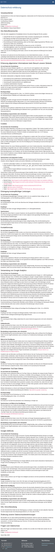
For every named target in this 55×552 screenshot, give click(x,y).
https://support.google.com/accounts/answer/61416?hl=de (26, 185)
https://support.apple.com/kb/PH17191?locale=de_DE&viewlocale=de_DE (26, 189)
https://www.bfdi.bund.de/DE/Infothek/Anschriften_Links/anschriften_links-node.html (22, 60)
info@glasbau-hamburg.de (11, 26)
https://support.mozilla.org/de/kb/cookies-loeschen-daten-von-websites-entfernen (32, 180)
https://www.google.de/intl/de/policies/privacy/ (12, 413)
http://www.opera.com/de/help (14, 187)
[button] (53, 2)
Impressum (45, 545)
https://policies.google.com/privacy (29, 328)
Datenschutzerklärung (48, 543)
